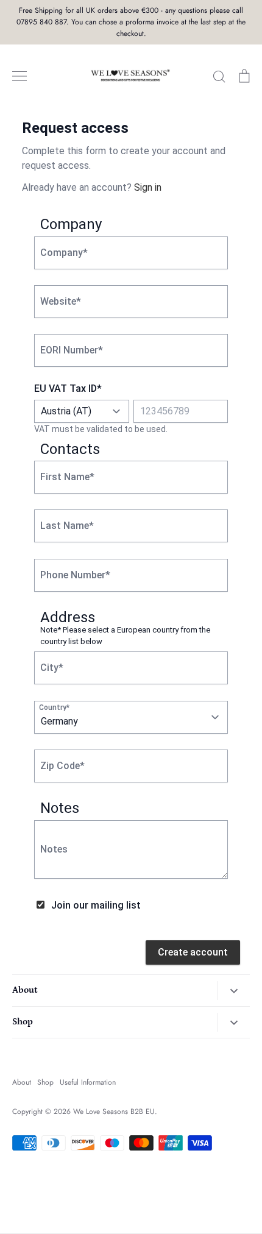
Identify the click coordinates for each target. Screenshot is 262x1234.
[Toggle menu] (19, 76)
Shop (45, 1082)
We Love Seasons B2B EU (114, 1111)
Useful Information (88, 1082)
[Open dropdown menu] (234, 990)
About (21, 1082)
